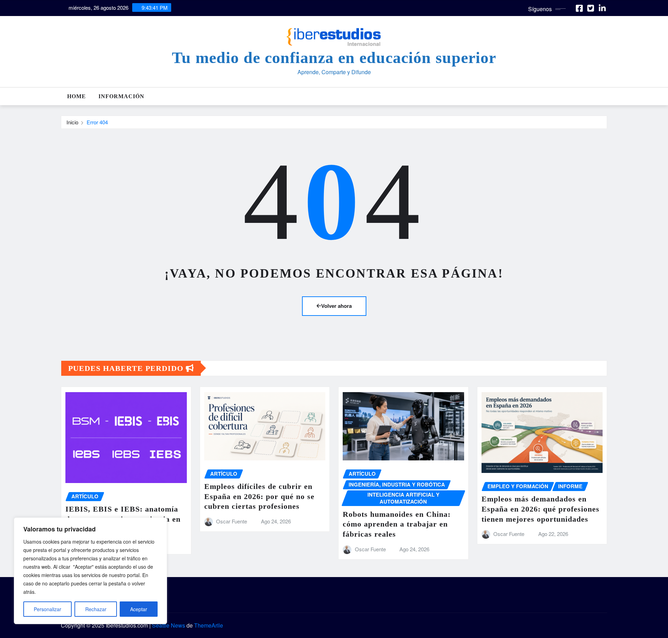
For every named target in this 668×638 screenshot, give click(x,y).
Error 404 (97, 122)
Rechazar (95, 609)
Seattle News (168, 625)
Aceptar (138, 609)
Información (121, 96)
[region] (90, 571)
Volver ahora (336, 306)
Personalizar (47, 609)
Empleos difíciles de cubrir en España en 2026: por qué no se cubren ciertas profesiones (259, 496)
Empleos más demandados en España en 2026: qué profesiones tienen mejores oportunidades (540, 509)
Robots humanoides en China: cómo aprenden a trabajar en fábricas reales (397, 524)
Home (76, 96)
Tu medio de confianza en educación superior (334, 58)
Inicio (72, 122)
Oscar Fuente (231, 521)
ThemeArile (208, 625)
